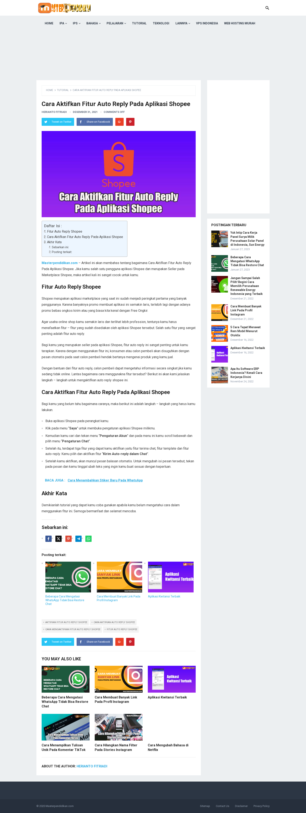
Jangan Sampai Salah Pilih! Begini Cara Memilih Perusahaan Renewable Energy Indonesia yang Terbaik (246, 286)
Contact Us (222, 806)
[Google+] (119, 122)
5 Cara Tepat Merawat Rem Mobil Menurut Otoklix (245, 331)
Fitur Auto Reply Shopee (64, 231)
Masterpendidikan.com (60, 806)
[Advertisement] (153, 60)
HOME (49, 23)
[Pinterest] (130, 122)
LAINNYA (181, 23)
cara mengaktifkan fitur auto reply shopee (72, 629)
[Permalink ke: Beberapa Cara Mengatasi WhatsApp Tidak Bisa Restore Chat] (68, 577)
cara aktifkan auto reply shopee (114, 622)
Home (49, 90)
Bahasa (92, 23)
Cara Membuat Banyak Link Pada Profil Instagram (245, 310)
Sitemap (205, 806)
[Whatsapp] (88, 539)
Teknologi (161, 23)
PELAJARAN (115, 23)
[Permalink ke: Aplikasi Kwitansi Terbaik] (171, 577)
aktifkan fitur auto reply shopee (66, 622)
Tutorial (139, 23)
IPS (75, 23)
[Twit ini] (58, 539)
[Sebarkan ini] (48, 539)
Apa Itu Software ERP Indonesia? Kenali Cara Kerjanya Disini (246, 372)
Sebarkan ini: (60, 247)
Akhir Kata (54, 242)
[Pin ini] (68, 539)
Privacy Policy (262, 806)
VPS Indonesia (207, 23)
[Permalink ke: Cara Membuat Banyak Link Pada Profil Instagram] (119, 577)
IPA (62, 23)
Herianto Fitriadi (54, 111)
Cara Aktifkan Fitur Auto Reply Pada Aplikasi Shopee (85, 237)
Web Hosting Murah (239, 23)
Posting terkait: (62, 252)
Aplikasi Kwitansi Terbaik (164, 596)
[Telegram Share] (78, 539)
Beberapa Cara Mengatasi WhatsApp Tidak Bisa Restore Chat (64, 600)
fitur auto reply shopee (122, 629)
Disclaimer (241, 806)
